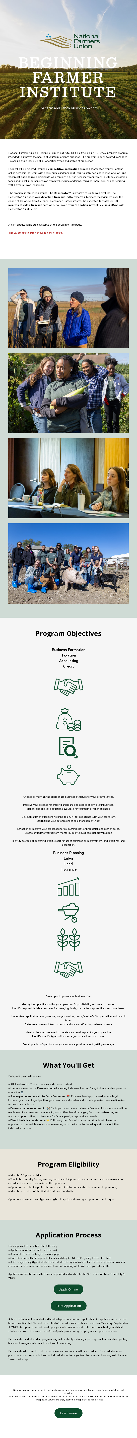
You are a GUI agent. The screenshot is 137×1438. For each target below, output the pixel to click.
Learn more (68, 1413)
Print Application (68, 1306)
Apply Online (68, 1289)
